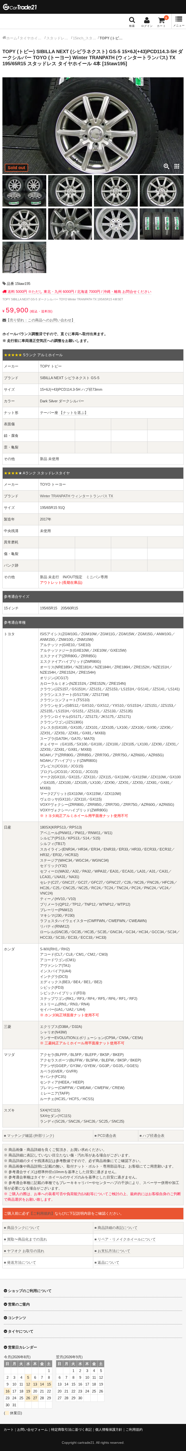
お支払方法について (112, 1251)
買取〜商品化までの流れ (25, 1239)
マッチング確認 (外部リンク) (29, 1135)
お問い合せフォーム (32, 1429)
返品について (106, 1262)
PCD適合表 (105, 1135)
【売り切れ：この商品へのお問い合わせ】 (40, 320)
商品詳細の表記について (116, 1228)
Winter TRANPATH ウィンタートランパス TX (76, 496)
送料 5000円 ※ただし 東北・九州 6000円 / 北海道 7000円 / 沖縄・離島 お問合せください (79, 291)
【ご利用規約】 (42, 1213)
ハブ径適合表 (152, 1135)
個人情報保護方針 (108, 1429)
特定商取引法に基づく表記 (71, 1429)
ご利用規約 (134, 1429)
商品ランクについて (22, 1228)
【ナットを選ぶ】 (73, 413)
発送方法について (20, 1262)
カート (9, 1429)
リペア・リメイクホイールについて (125, 1239)
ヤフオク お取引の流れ (24, 1251)
